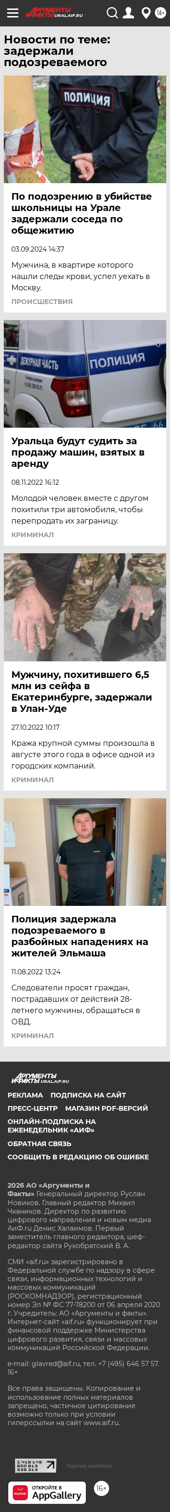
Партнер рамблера (89, 1466)
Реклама (25, 1095)
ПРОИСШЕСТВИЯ (42, 301)
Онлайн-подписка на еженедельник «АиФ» (52, 1125)
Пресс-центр (33, 1108)
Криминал (32, 535)
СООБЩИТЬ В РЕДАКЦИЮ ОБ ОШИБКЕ (78, 1157)
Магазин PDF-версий (106, 1108)
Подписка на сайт (88, 1095)
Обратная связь (39, 1144)
